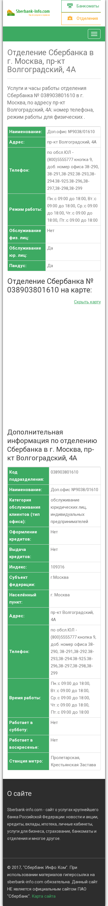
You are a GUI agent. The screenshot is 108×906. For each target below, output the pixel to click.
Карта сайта (44, 896)
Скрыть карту (87, 301)
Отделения (86, 18)
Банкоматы (87, 6)
